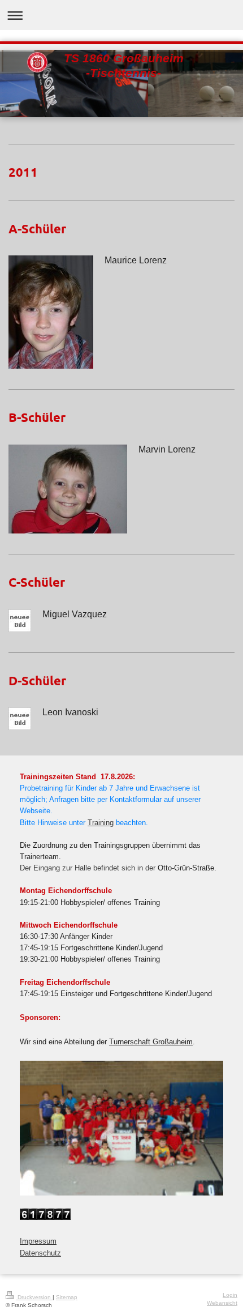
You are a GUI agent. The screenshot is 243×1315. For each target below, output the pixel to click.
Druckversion (34, 1297)
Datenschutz (40, 1253)
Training (101, 823)
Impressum (38, 1241)
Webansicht (222, 1303)
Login (230, 1295)
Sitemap (66, 1297)
